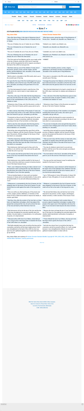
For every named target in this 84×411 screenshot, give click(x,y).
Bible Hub (42, 242)
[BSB (20, 31)
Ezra (9, 24)
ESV (27, 31)
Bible (6, 24)
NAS (39, 31)
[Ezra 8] (82, 188)
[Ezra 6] (2, 188)
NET (42, 31)
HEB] (50, 31)
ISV (36, 31)
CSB (24, 31)
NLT (47, 31)
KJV (33, 31)
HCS (30, 31)
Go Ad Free (3, 404)
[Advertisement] (42, 276)
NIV (45, 31)
